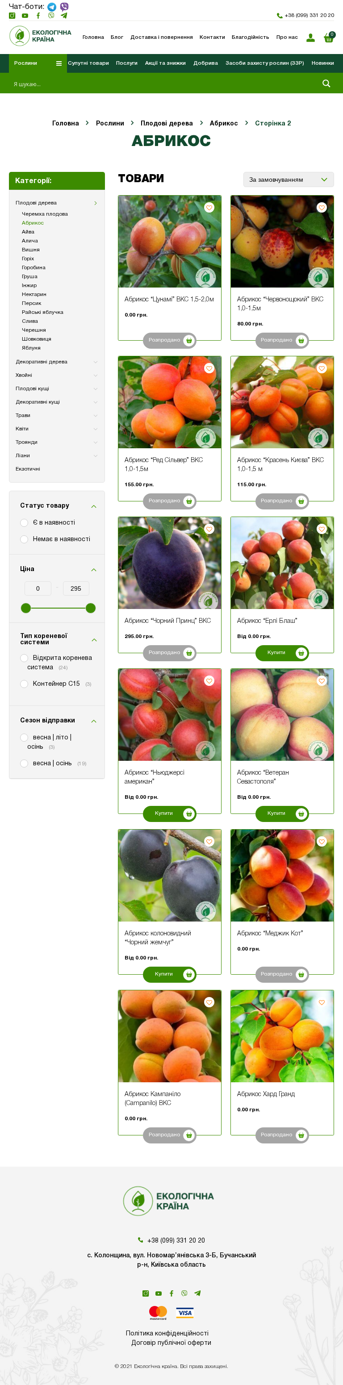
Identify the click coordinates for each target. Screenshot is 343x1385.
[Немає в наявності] (23, 538)
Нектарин (34, 294)
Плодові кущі (32, 388)
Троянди (27, 442)
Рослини (110, 124)
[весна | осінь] (23, 763)
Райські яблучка (42, 312)
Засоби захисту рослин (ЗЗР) (265, 63)
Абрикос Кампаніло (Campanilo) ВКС (152, 1099)
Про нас (287, 37)
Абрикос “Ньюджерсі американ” (154, 777)
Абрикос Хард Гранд (266, 1094)
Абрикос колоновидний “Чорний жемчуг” (158, 938)
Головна (65, 124)
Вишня (31, 249)
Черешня (34, 330)
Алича (30, 240)
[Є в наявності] (23, 522)
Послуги (127, 63)
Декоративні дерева (41, 361)
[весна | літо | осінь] (23, 737)
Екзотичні (28, 469)
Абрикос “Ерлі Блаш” (267, 621)
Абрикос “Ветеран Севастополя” (263, 777)
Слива (30, 321)
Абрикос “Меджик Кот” (270, 934)
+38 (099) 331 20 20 (309, 15)
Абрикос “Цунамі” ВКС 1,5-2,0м (169, 300)
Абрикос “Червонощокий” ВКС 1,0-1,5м (280, 304)
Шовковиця (36, 339)
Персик (31, 303)
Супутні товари (88, 63)
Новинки (323, 63)
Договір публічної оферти (171, 1343)
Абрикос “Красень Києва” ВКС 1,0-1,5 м (280, 465)
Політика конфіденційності (167, 1334)
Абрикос (224, 124)
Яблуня (31, 348)
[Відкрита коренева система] (23, 657)
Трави (23, 415)
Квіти (22, 428)
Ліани (23, 455)
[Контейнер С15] (23, 683)
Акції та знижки (165, 63)
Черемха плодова (45, 214)
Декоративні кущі (38, 402)
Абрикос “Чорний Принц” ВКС (168, 621)
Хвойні (24, 375)
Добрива (205, 63)
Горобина (34, 267)
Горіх (28, 258)
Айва (28, 231)
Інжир (29, 285)
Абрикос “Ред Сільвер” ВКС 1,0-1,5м (164, 465)
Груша (30, 276)
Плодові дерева (167, 124)
